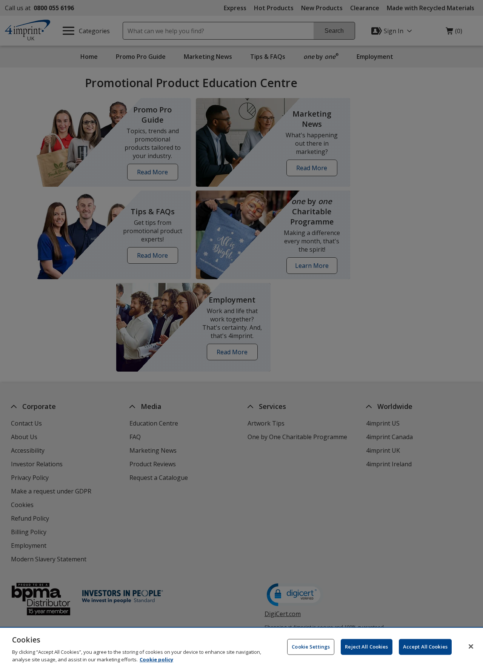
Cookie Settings (311, 646)
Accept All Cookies (425, 646)
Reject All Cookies (366, 646)
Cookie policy (156, 659)
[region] (241, 647)
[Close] (471, 646)
